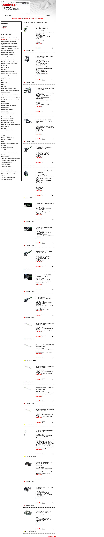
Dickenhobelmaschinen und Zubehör (9, 63)
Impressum (27, 18)
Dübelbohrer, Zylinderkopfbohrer (8, 71)
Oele (2, 132)
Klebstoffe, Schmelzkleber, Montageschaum (10, 124)
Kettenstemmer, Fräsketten (7, 120)
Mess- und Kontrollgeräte (6, 130)
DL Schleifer (4, 65)
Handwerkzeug (4, 111)
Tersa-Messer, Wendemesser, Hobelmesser (10, 158)
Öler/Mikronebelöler (5, 135)
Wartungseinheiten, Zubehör (7, 170)
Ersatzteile (3, 77)
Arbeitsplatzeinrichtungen (7, 50)
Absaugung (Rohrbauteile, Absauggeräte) (10, 48)
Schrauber (3, 151)
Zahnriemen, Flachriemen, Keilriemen (9, 173)
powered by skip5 (52, 536)
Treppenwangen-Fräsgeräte (7, 162)
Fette (2, 80)
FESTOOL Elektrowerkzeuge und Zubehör (10, 39)
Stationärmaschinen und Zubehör (8, 41)
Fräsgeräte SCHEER (5, 92)
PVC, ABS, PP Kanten (6, 139)
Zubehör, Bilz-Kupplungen (6, 179)
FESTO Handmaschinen (6, 78)
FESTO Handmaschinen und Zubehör (9, 37)
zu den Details (39, 43)
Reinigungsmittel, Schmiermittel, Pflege (9, 143)
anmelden (4, 27)
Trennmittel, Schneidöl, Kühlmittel (8, 160)
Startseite (14, 18)
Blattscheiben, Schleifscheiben (8, 56)
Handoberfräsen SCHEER (7, 109)
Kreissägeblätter (5, 126)
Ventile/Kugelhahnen (5, 164)
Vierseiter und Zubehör (6, 166)
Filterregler (3, 86)
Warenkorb (40, 18)
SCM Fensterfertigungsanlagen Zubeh (9, 152)
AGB (36, 18)
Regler (2, 141)
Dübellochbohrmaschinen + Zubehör (9, 73)
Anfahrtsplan (21, 18)
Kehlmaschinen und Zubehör (7, 118)
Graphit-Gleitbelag (5, 103)
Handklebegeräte (5, 107)
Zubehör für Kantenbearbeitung (8, 177)
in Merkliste (38, 48)
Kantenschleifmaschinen (6, 116)
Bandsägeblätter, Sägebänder (7, 52)
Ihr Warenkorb (5, 28)
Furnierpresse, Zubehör (6, 96)
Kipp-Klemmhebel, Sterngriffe (7, 122)
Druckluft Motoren (5, 67)
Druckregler (4, 69)
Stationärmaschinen (5, 156)
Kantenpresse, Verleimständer (8, 114)
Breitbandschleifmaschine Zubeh (8, 59)
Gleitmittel (3, 101)
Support (32, 18)
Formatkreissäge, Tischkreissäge (8, 88)
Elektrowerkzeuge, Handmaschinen (9, 75)
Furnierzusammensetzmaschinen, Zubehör (10, 97)
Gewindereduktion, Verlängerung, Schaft (10, 99)
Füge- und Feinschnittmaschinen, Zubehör (10, 94)
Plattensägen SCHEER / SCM (7, 137)
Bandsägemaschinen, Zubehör (8, 54)
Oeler (2, 133)
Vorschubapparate (5, 168)
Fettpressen (4, 82)
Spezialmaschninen (5, 154)
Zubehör (3, 175)
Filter (2, 84)
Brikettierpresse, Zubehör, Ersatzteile (9, 61)
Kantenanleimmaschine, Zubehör (8, 113)
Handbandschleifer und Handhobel (8, 105)
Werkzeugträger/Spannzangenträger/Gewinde (11, 171)
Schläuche (3, 145)
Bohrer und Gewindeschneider (8, 58)
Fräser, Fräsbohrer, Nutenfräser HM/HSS (10, 90)
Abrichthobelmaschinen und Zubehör (9, 46)
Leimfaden (3, 128)
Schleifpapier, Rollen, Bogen (7, 149)
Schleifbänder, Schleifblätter (7, 147)
